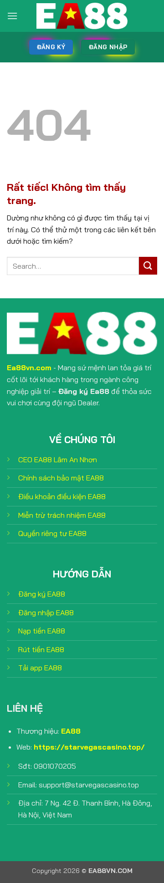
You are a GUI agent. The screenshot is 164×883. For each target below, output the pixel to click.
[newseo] (82, 16)
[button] (12, 16)
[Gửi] (148, 266)
